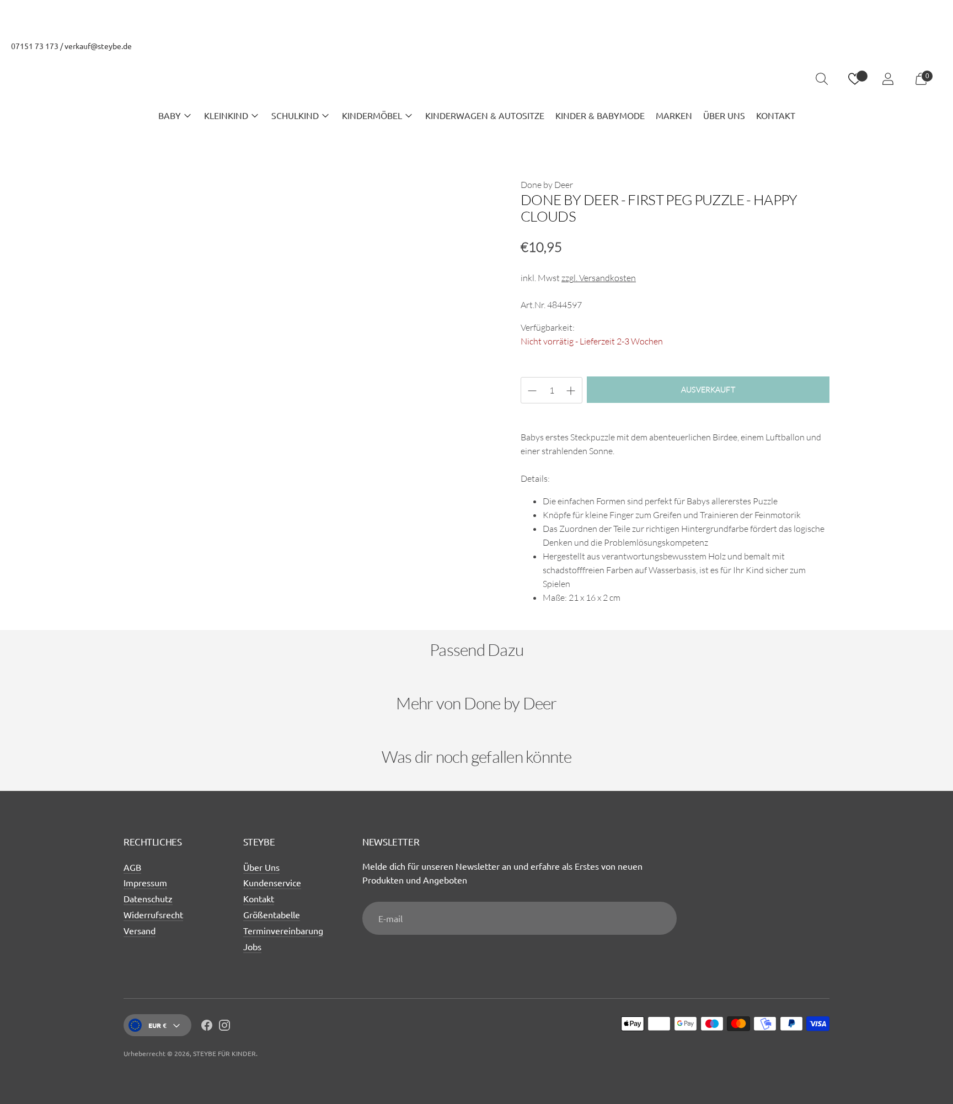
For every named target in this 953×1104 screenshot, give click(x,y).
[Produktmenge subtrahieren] (571, 391)
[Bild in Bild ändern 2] (227, 573)
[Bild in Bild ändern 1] (154, 573)
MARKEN (674, 115)
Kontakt (258, 898)
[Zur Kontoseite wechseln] (887, 78)
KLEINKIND (226, 115)
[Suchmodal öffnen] (821, 78)
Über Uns (261, 867)
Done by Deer (547, 184)
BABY (169, 115)
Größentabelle (271, 914)
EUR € (157, 1025)
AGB (132, 867)
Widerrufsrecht (153, 914)
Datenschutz (148, 898)
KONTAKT (775, 115)
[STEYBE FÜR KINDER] (476, 79)
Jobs (252, 946)
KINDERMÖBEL (372, 115)
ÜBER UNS (724, 115)
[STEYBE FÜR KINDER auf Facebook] (206, 1027)
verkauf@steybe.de (98, 46)
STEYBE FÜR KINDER (224, 1053)
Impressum (145, 882)
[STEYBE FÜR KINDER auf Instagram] (224, 1027)
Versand (140, 930)
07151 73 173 (34, 46)
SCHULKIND (295, 115)
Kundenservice (272, 882)
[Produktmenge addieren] (532, 391)
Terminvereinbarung (283, 930)
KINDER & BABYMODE (600, 115)
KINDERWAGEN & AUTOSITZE (484, 115)
